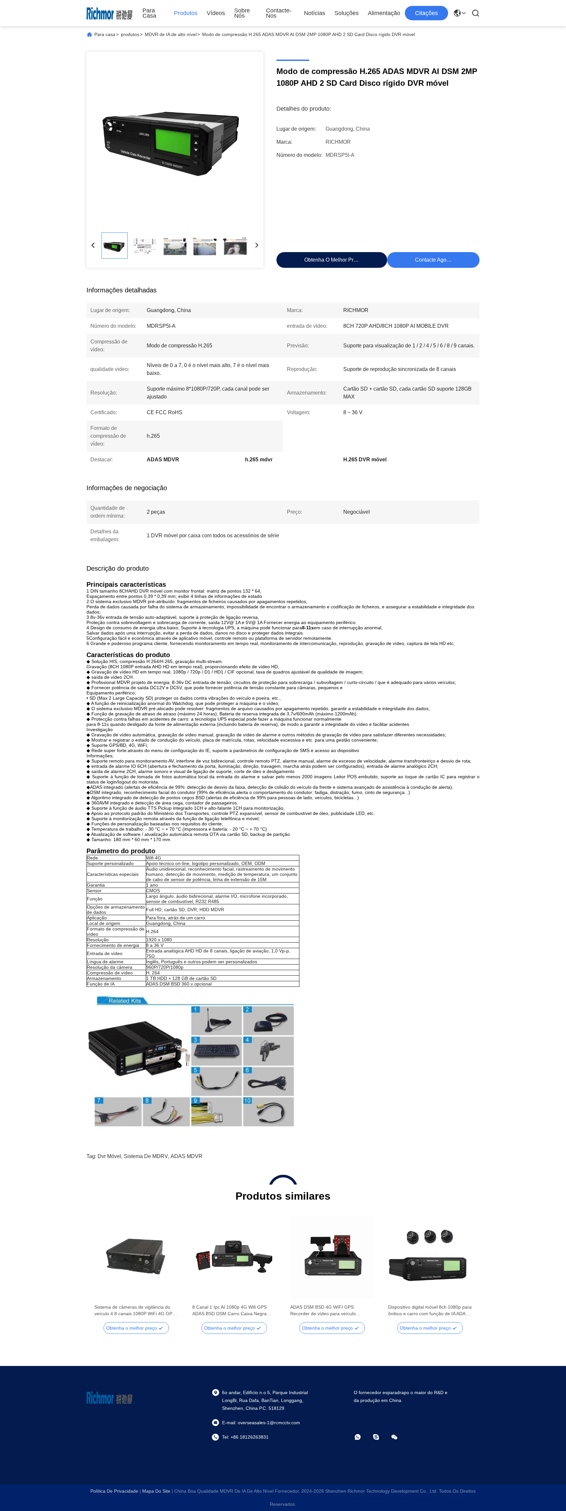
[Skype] (380, 1437)
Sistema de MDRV (146, 1156)
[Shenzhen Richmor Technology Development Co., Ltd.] (109, 13)
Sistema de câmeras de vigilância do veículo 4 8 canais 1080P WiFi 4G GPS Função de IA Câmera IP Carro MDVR (134, 1310)
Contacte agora (433, 260)
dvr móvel (109, 1156)
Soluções (346, 13)
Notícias (314, 13)
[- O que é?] (362, 1437)
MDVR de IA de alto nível (171, 34)
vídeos (216, 13)
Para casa (149, 13)
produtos (130, 34)
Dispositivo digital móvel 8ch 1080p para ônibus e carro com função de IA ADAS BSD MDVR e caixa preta (430, 1310)
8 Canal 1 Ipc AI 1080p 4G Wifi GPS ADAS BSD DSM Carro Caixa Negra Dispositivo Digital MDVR (229, 1310)
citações (426, 13)
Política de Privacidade (114, 1491)
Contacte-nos (279, 13)
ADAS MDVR (186, 1156)
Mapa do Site (156, 1491)
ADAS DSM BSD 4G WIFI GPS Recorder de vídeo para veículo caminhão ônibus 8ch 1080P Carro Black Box (326, 1310)
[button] (103, 1269)
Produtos (186, 13)
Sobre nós (242, 13)
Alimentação (384, 13)
